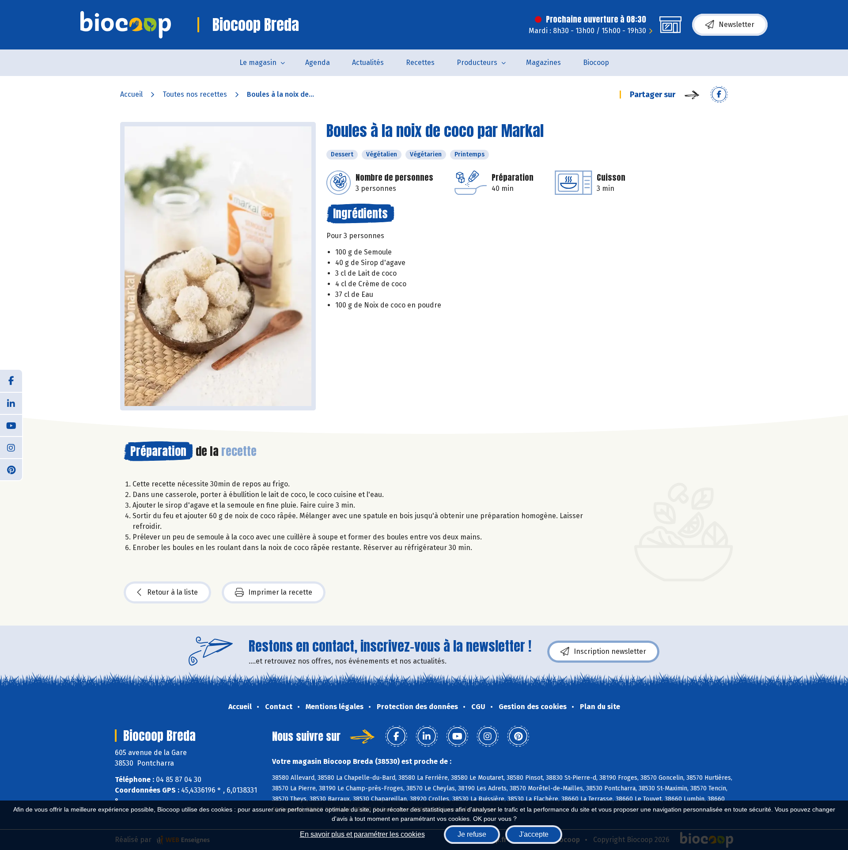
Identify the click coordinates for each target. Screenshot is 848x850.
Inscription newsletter (610, 651)
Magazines (543, 62)
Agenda (317, 62)
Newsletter (736, 24)
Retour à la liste (172, 592)
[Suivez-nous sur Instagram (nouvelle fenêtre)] (11, 447)
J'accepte (534, 834)
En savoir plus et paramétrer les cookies (362, 834)
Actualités (368, 62)
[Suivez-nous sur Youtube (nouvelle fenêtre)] (11, 425)
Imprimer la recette (280, 592)
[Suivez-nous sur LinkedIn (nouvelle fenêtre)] (11, 403)
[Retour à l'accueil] (125, 24)
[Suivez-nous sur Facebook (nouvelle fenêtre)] (11, 381)
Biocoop (596, 62)
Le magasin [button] (257, 62)
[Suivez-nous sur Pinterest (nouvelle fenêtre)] (11, 469)
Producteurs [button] (477, 62)
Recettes (420, 62)
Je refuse (472, 834)
